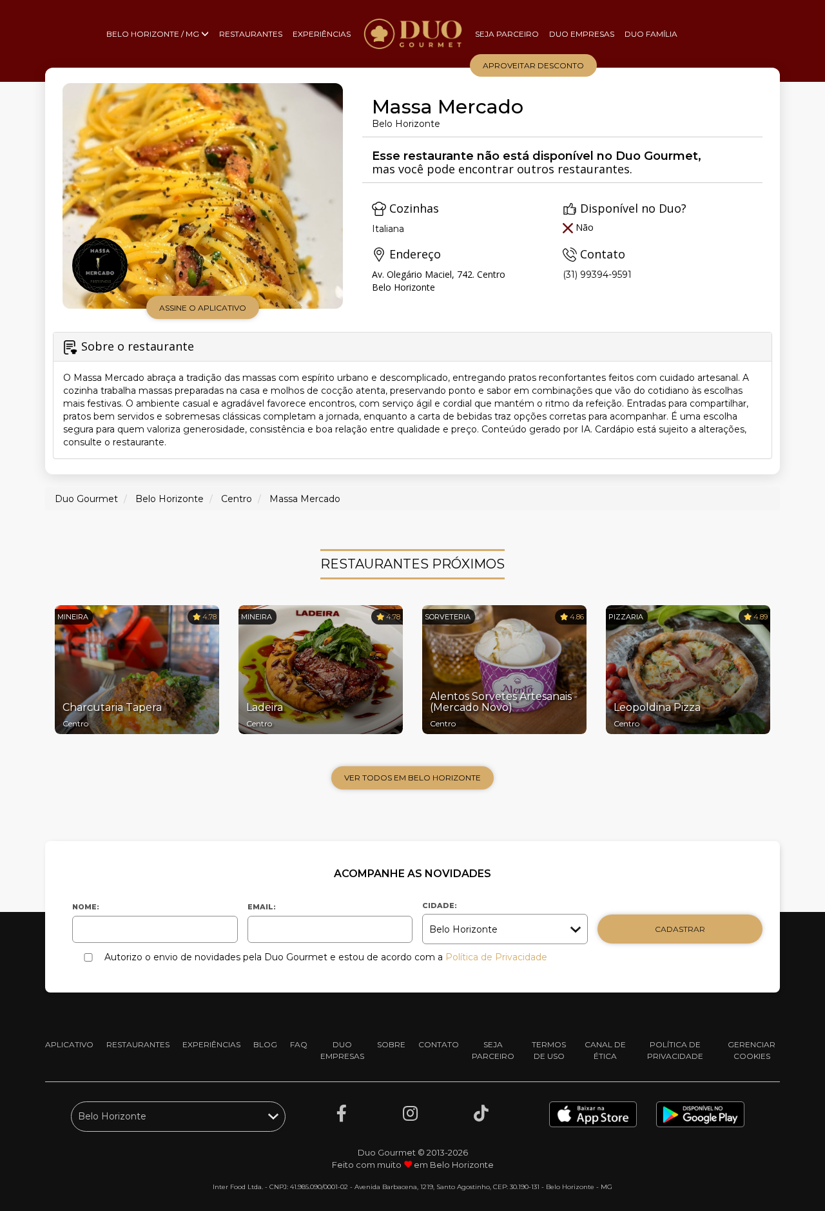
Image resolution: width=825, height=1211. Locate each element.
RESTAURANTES (250, 34)
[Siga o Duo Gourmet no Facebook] (341, 1113)
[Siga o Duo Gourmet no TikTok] (481, 1113)
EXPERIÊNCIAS (322, 34)
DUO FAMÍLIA (651, 34)
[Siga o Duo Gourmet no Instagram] (410, 1113)
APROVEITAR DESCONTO (533, 65)
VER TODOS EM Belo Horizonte (412, 777)
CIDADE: (439, 905)
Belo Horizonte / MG (153, 34)
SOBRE (391, 1044)
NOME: (85, 906)
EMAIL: (262, 906)
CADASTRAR (680, 929)
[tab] (412, 395)
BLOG (265, 1044)
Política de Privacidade (496, 957)
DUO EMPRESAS (581, 34)
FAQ (298, 1044)
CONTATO (438, 1044)
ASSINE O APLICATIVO (202, 308)
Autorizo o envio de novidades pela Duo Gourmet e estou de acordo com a (325, 957)
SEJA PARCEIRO (507, 34)
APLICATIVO (69, 1044)
